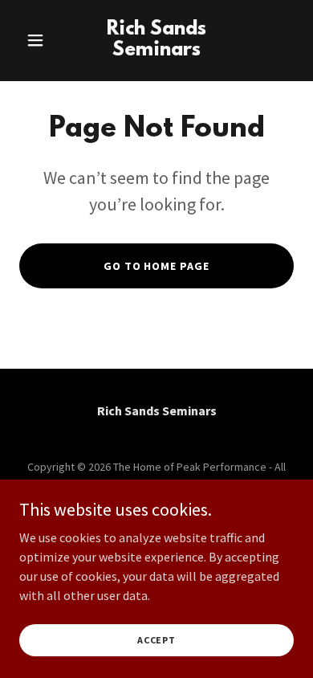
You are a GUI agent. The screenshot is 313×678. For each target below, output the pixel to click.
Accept (156, 640)
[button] (39, 40)
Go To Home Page (157, 266)
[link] (156, 51)
